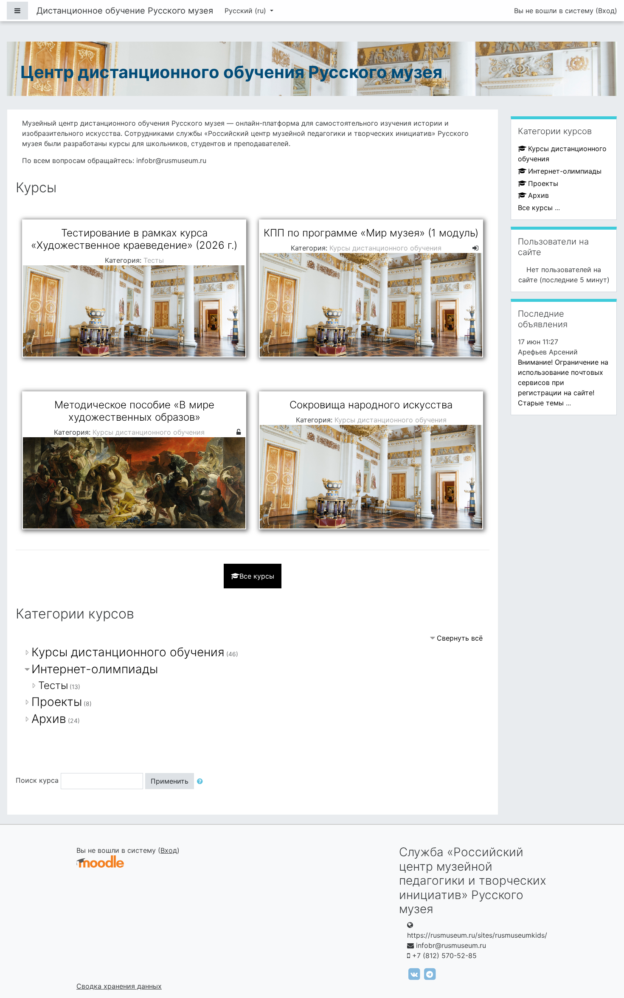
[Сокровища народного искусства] (371, 460)
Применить (169, 781)
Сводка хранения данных (119, 986)
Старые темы (541, 403)
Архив (48, 718)
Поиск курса (37, 780)
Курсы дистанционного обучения (128, 652)
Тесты (53, 685)
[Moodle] (100, 861)
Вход (606, 10)
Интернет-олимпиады (94, 669)
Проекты (56, 701)
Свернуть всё (460, 638)
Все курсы (256, 576)
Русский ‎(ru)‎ (246, 10)
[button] (201, 781)
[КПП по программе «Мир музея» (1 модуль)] (371, 288)
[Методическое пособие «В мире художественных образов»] (134, 460)
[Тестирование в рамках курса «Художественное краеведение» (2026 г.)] (134, 288)
